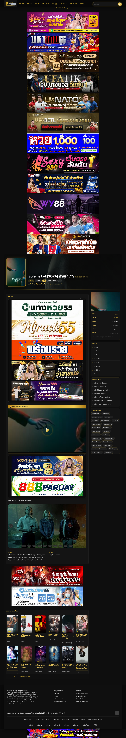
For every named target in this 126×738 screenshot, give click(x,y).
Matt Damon (106, 431)
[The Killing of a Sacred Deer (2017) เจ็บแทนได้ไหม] (82, 654)
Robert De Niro (105, 420)
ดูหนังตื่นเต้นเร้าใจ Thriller (102, 401)
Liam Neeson (106, 427)
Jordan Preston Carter (20, 557)
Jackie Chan (108, 417)
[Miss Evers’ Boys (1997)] (54, 624)
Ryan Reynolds (108, 424)
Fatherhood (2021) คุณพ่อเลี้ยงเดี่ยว (81, 635)
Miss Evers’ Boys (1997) (53, 634)
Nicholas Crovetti (18, 560)
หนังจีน (37, 4)
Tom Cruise (105, 434)
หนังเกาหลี (45, 4)
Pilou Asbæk (27, 560)
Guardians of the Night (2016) (68, 666)
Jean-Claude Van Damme (99, 449)
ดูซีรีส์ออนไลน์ (65, 719)
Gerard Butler (95, 441)
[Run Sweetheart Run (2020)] (40, 654)
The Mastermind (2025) (26, 635)
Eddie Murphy (112, 449)
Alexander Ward (13, 555)
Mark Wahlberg (96, 424)
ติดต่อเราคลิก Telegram (63, 8)
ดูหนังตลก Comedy (99, 393)
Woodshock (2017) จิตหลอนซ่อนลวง (26, 666)
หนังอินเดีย (64, 4)
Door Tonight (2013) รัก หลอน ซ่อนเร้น (68, 636)
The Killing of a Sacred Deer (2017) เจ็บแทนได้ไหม (81, 666)
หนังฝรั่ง (21, 4)
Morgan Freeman (96, 452)
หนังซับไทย (56, 719)
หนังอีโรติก (73, 4)
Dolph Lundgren (109, 438)
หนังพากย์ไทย (45, 719)
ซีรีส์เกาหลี (75, 719)
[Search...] (120, 4)
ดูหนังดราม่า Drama (99, 383)
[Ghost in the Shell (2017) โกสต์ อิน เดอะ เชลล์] (12, 654)
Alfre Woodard (24, 555)
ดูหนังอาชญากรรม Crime (101, 404)
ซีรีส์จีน (83, 719)
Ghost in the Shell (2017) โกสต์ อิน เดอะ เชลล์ (12, 666)
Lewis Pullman (32, 557)
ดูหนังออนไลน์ (27, 719)
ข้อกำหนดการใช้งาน (60, 701)
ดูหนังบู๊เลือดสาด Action (100, 390)
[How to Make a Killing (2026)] (12, 624)
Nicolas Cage (95, 413)
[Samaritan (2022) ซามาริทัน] (54, 654)
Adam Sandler (96, 431)
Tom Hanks (95, 420)
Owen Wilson (108, 452)
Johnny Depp (95, 434)
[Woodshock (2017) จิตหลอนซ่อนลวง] (26, 654)
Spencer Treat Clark (38, 560)
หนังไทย (29, 4)
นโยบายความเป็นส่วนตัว (61, 699)
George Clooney (107, 441)
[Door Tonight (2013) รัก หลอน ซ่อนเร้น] (68, 624)
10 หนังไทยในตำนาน (82, 693)
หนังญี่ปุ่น (55, 4)
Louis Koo (115, 420)
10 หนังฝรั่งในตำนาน (81, 699)
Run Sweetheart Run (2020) (40, 666)
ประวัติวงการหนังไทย (82, 701)
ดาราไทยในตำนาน (81, 696)
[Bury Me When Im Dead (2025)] (40, 624)
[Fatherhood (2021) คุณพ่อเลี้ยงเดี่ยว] (82, 624)
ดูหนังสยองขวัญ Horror (58, 284)
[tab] (23, 546)
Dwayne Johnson (96, 438)
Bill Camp (32, 555)
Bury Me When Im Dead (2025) (40, 635)
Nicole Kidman (96, 427)
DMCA (56, 696)
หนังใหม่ (37, 719)
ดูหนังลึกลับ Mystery (45, 284)
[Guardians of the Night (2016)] (68, 654)
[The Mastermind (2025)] (26, 624)
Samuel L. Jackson (97, 417)
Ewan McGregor (96, 445)
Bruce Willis (106, 413)
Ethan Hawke (107, 445)
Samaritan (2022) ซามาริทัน (53, 666)
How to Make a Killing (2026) (12, 635)
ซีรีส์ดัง (82, 4)
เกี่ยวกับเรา (57, 693)
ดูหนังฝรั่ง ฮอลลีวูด (33, 284)
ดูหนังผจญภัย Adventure (101, 397)
